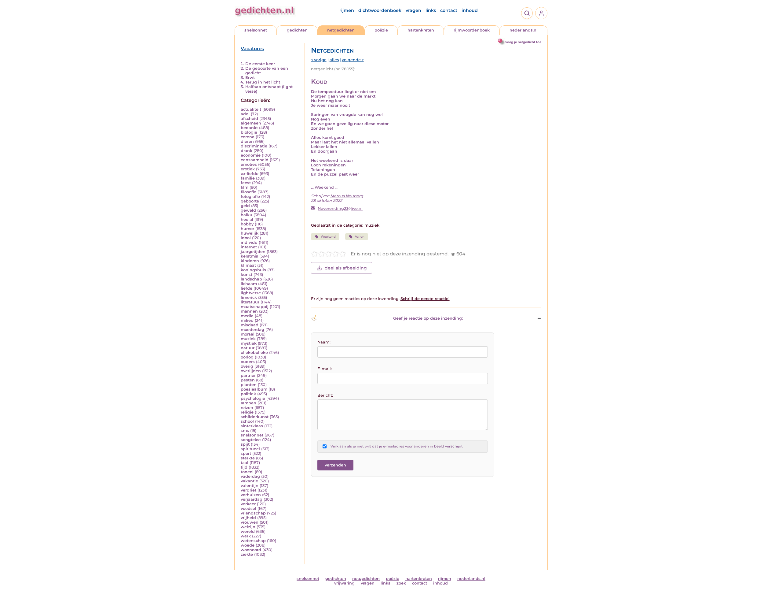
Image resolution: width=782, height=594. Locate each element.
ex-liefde (249, 173)
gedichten (297, 30)
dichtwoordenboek (379, 10)
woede (247, 545)
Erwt (250, 77)
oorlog (247, 357)
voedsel (248, 508)
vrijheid (248, 517)
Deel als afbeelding (346, 268)
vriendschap (253, 513)
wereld (248, 531)
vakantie (249, 481)
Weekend (328, 237)
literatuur (250, 302)
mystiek (249, 343)
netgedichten (341, 30)
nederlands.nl (524, 30)
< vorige (319, 60)
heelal (247, 219)
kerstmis (249, 256)
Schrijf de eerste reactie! (425, 298)
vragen (413, 10)
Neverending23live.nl (340, 208)
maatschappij (255, 306)
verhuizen (251, 494)
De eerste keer (260, 63)
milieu (247, 320)
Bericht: (325, 395)
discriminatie (254, 146)
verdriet (248, 490)
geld (245, 205)
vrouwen (249, 522)
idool (246, 238)
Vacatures (252, 48)
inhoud (470, 10)
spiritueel (250, 449)
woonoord (251, 550)
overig (247, 366)
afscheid (249, 118)
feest (246, 182)
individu (249, 242)
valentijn (249, 485)
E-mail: (324, 368)
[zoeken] (527, 13)
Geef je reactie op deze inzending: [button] (428, 318)
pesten (248, 380)
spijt (245, 444)
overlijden (251, 371)
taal (244, 462)
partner (248, 375)
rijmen (346, 10)
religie (247, 412)
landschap (251, 279)
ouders (248, 361)
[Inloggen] (541, 13)
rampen (248, 403)
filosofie (248, 192)
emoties (249, 164)
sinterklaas (252, 426)
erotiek (248, 169)
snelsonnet (255, 30)
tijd (244, 467)
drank (246, 150)
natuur (247, 348)
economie (251, 155)
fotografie (250, 196)
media (247, 316)
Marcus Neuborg (346, 196)
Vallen (359, 237)
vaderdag (250, 476)
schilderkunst (255, 416)
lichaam (249, 283)
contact (448, 10)
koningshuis (253, 270)
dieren (247, 141)
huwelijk (249, 233)
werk (246, 536)
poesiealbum (254, 389)
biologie (249, 132)
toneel (247, 472)
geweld (248, 210)
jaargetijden (253, 251)
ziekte (247, 554)
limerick (249, 297)
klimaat (248, 265)
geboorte (250, 201)
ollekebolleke (254, 352)
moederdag (252, 329)
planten (249, 384)
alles (334, 60)
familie (248, 178)
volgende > (353, 60)
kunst (246, 274)
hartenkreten (420, 30)
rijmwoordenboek (472, 30)
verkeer (248, 504)
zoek (401, 583)
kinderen (250, 260)
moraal (247, 334)
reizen (247, 407)
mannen (249, 311)
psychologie (253, 398)
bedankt (249, 127)
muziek (248, 338)
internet (249, 247)
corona (247, 137)
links (431, 10)
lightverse (251, 293)
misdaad (249, 325)
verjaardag (251, 499)
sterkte (248, 458)
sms (245, 430)
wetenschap (253, 540)
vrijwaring (344, 583)
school (247, 421)
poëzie (381, 30)
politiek (248, 394)
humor (247, 228)
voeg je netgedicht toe (523, 42)
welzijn (248, 527)
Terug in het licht (262, 82)
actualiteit (251, 109)
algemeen (251, 123)
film (244, 187)
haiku (246, 215)
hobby (247, 224)
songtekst (251, 439)
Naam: (324, 342)
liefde (246, 288)
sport (246, 453)
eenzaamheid (255, 160)
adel (245, 114)
